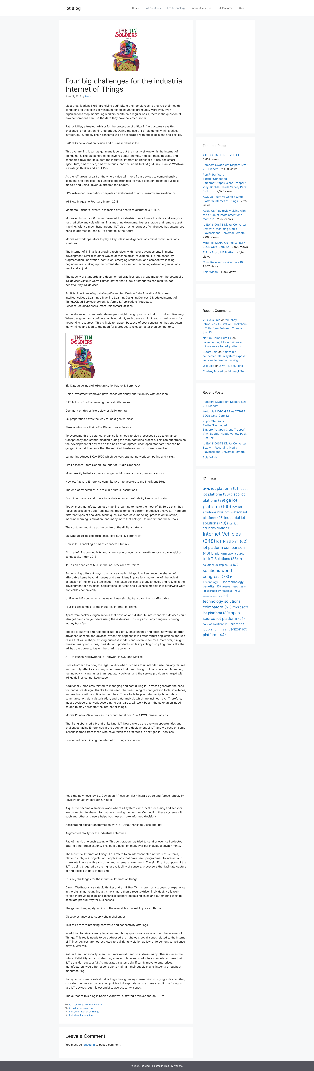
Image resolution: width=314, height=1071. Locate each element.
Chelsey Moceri (213, 371)
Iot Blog (73, 8)
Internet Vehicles (201, 8)
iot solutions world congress (220, 570)
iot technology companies (234, 587)
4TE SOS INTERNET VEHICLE (222, 155)
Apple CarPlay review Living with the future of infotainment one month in (224, 215)
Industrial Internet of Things (84, 1011)
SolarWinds (210, 272)
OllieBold (208, 365)
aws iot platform (221, 488)
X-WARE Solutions (231, 365)
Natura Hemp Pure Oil (217, 338)
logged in (89, 1044)
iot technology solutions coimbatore (222, 601)
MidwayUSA (236, 371)
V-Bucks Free (211, 320)
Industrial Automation (81, 1015)
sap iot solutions (216, 624)
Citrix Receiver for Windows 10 (223, 262)
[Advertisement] (125, 769)
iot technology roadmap (220, 590)
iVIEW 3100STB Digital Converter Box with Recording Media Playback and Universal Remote (224, 229)
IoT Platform (225, 8)
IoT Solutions (153, 8)
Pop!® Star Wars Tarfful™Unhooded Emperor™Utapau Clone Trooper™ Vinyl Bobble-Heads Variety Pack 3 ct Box (224, 183)
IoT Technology (176, 8)
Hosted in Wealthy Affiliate (167, 1065)
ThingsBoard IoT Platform (219, 252)
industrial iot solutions (81, 1008)
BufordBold (210, 352)
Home (135, 8)
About (241, 8)
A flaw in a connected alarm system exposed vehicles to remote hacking (225, 356)
